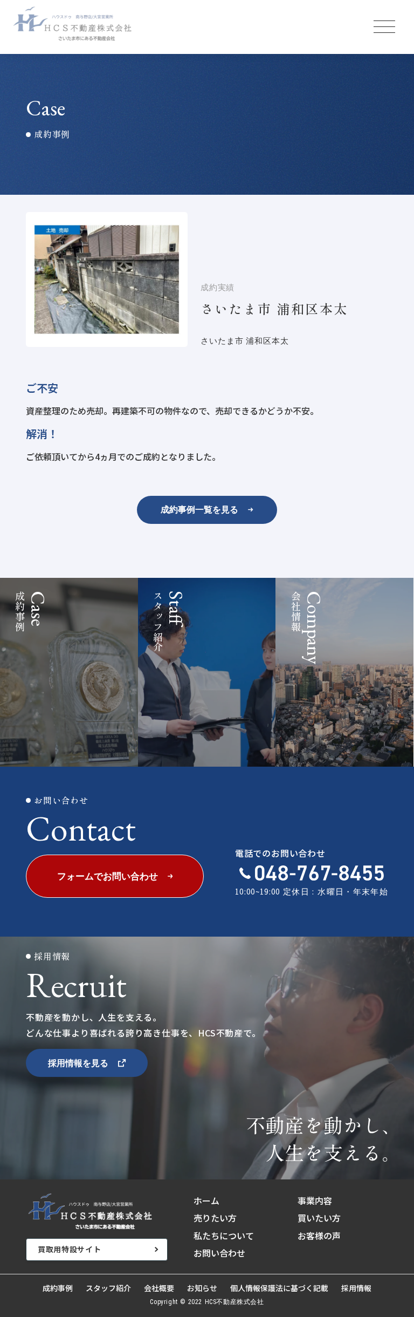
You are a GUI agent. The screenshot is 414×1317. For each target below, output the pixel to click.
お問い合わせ (219, 1253)
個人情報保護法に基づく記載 (279, 1288)
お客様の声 (319, 1235)
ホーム (206, 1200)
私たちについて (224, 1235)
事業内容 (315, 1200)
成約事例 (58, 1288)
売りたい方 (215, 1218)
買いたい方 (319, 1218)
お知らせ (202, 1288)
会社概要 (159, 1288)
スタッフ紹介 (108, 1288)
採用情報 (356, 1288)
